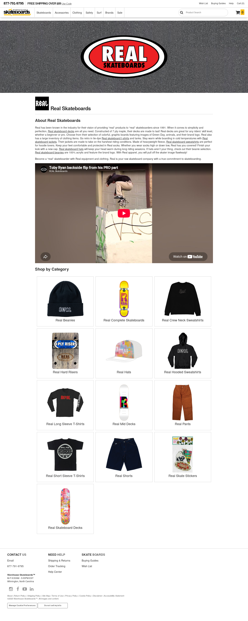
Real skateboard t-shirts (115, 138)
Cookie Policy (85, 595)
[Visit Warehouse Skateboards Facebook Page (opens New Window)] (18, 589)
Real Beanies (65, 320)
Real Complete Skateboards (123, 320)
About (9, 595)
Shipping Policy (34, 595)
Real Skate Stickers (182, 475)
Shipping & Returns (59, 560)
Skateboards (43, 12)
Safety (89, 12)
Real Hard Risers (65, 371)
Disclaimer (97, 595)
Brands (109, 12)
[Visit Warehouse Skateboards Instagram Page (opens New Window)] (11, 589)
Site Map (46, 595)
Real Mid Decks (124, 423)
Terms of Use (58, 595)
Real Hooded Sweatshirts (182, 371)
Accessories (62, 12)
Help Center (55, 571)
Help (231, 3)
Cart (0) (240, 3)
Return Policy (20, 595)
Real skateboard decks (61, 131)
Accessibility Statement (114, 595)
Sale (119, 12)
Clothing (77, 12)
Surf (99, 12)
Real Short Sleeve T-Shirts (65, 475)
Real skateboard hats (71, 149)
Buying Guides (218, 3)
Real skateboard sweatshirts (182, 141)
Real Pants (183, 423)
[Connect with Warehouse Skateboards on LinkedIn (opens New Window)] (31, 589)
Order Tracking (56, 566)
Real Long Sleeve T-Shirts (65, 423)
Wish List (203, 3)
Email (10, 560)
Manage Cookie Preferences (22, 605)
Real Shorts (124, 475)
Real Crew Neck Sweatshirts (183, 320)
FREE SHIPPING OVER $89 (49, 3)
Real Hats (124, 371)
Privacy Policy (71, 595)
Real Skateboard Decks (65, 527)
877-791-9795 (14, 3)
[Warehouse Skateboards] (19, 12)
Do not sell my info (52, 605)
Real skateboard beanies (49, 152)
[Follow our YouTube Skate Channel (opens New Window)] (24, 589)
